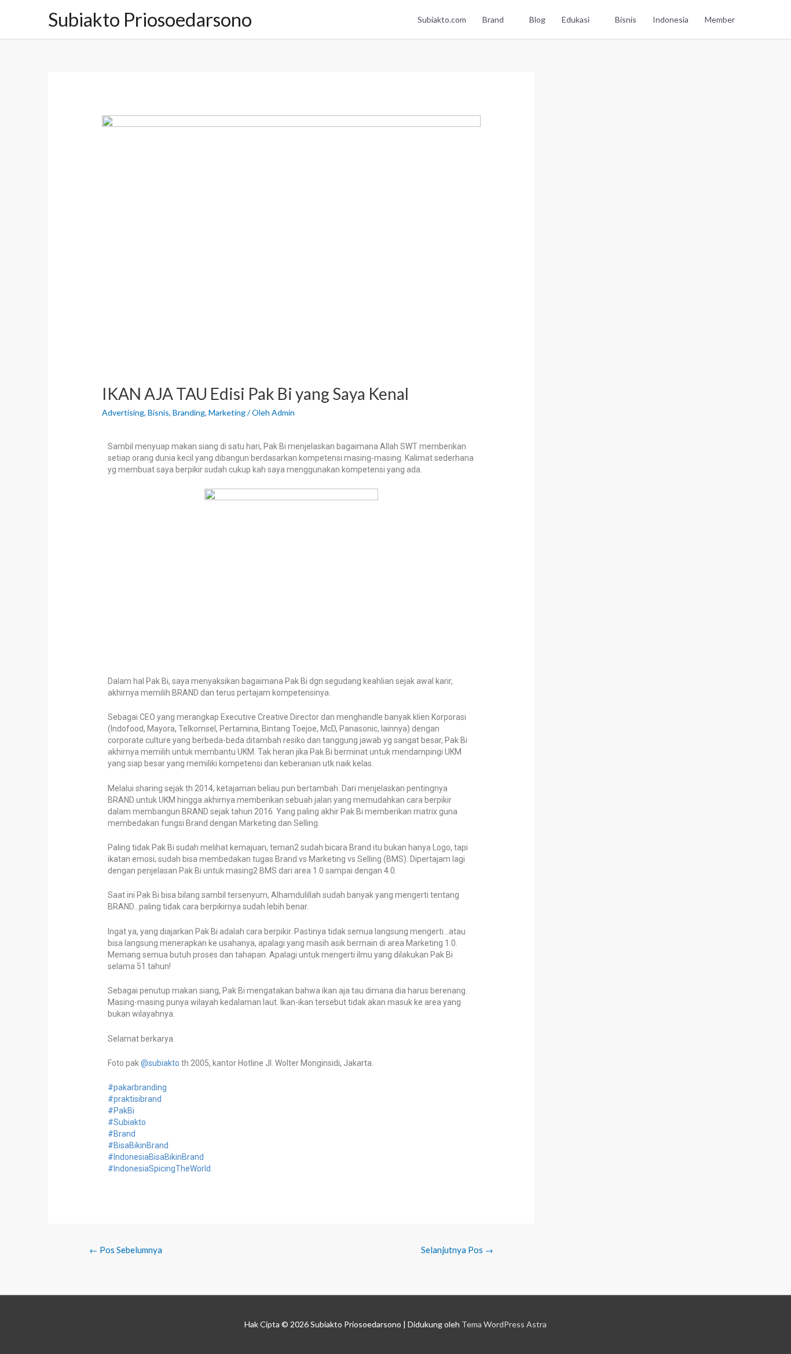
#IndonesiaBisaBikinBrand (156, 1157)
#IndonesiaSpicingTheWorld (159, 1168)
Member (720, 19)
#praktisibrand (135, 1099)
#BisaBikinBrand (138, 1145)
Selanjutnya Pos (457, 1249)
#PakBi (121, 1110)
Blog (537, 19)
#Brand (122, 1133)
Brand (493, 19)
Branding (189, 412)
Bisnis (625, 19)
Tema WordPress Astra (504, 1324)
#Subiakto (127, 1122)
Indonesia (671, 19)
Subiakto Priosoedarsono (150, 19)
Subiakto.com (442, 19)
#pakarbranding (137, 1087)
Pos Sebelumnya (125, 1249)
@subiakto (160, 1063)
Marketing (227, 412)
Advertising (123, 412)
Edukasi (575, 19)
